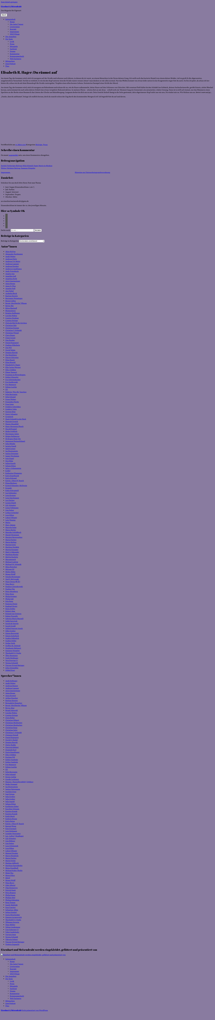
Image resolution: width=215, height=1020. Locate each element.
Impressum (14, 32)
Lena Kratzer (10, 495)
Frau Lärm (9, 404)
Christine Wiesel (12, 333)
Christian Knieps (12, 328)
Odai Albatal (10, 885)
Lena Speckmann (12, 498)
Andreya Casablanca (13, 269)
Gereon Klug (10, 412)
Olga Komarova (11, 888)
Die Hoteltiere (11, 355)
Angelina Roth (11, 279)
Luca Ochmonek (11, 846)
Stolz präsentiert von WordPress (35, 1010)
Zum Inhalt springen (9, 2)
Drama (12, 51)
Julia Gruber (10, 797)
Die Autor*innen (16, 24)
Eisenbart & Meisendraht (11, 6)
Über (7, 66)
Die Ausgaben (10, 36)
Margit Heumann (12, 535)
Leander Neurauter (13, 833)
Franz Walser (10, 399)
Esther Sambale (11, 760)
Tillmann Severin (12, 922)
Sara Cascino (10, 907)
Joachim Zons (10, 792)
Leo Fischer (10, 500)
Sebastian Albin (11, 910)
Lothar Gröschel (11, 513)
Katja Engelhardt (12, 476)
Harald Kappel (11, 429)
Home (12, 22)
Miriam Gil (9, 569)
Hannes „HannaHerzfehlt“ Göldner (19, 782)
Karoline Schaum (12, 809)
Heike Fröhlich (11, 431)
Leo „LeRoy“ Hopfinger (14, 836)
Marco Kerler (10, 530)
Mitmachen (10, 61)
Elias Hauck (10, 360)
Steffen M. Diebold (12, 646)
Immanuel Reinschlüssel (15, 441)
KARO (7, 471)
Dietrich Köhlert (12, 747)
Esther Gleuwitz (11, 377)
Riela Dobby (10, 609)
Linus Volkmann (11, 508)
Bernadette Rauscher (13, 703)
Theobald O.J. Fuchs (13, 653)
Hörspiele (14, 46)
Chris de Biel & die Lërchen (16, 323)
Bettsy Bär (9, 306)
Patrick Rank (10, 890)
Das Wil (8, 348)
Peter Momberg (11, 591)
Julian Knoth (10, 463)
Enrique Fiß (10, 757)
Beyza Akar (9, 708)
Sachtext (13, 49)
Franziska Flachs (12, 402)
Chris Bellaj (10, 718)
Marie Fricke (10, 861)
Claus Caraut (10, 338)
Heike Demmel (11, 784)
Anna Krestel (10, 696)
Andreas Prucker (12, 266)
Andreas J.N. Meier (12, 261)
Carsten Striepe (11, 320)
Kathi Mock (10, 816)
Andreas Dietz (11, 259)
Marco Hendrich (11, 856)
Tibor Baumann (11, 655)
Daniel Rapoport (12, 343)
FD (6, 389)
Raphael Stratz (11, 606)
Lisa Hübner (10, 841)
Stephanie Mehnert (13, 648)
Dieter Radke (10, 745)
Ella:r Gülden (10, 370)
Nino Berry (9, 584)
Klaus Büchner (11, 483)
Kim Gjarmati (10, 829)
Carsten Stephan (12, 318)
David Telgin (10, 350)
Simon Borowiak (12, 633)
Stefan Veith (10, 643)
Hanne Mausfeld (11, 424)
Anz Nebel (9, 291)
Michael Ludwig (11, 562)
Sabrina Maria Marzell (14, 618)
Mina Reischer (11, 567)
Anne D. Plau (10, 286)
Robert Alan (10, 611)
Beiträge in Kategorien (10, 241)
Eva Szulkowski (11, 382)
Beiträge (39, 145)
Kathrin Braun (11, 819)
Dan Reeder (10, 340)
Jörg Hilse (9, 461)
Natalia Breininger (12, 577)
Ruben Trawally (11, 616)
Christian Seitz (11, 730)
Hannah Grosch (11, 421)
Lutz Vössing (10, 520)
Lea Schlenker (11, 493)
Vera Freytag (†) (11, 660)
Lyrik (12, 41)
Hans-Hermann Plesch (14, 426)
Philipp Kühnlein (12, 900)
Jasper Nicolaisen (12, 456)
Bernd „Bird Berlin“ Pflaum (16, 303)
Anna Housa (10, 283)
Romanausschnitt (17, 56)
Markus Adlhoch (12, 863)
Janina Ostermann (12, 789)
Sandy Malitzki (11, 905)
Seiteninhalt (10, 19)
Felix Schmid (10, 397)
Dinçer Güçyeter (12, 357)
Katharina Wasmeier (13, 473)
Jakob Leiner (10, 449)
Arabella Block (11, 293)
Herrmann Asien (12, 434)
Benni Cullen (10, 301)
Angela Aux (9, 274)
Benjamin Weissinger (14, 298)
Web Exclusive (15, 59)
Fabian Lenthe (11, 387)
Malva (7, 522)
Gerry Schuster (11, 414)
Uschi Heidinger (11, 658)
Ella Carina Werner (13, 367)
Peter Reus (9, 594)
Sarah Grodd (10, 626)
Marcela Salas (10, 527)
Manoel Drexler (11, 853)
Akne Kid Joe (10, 251)
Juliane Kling (10, 466)
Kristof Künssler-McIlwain (16, 485)
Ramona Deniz (11, 604)
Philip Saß (9, 599)
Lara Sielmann (11, 831)
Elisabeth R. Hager (12, 365)
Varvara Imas (10, 934)
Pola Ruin (9, 601)
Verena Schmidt (11, 663)
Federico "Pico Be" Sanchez (15, 392)
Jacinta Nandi (10, 446)
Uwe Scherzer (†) (12, 930)
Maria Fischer (10, 540)
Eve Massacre (10, 384)
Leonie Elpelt (10, 503)
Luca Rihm (9, 515)
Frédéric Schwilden (13, 407)
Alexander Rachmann (14, 254)
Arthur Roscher (11, 698)
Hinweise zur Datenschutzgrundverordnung (92, 172)
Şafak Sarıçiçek (11, 621)
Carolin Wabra (11, 316)
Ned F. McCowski (12, 579)
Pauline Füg (10, 589)
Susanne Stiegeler (12, 651)
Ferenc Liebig (10, 777)
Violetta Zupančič (12, 944)
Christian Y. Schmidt (13, 330)
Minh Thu (9, 873)
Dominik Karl (10, 750)
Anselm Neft (10, 288)
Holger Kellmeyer (12, 436)
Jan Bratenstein (11, 451)
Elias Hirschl (10, 362)
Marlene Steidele (12, 547)
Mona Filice (10, 875)
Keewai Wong (10, 826)
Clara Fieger (10, 335)
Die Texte (9, 39)
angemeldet (13, 155)
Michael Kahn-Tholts (13, 870)
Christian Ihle (11, 325)
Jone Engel (9, 458)
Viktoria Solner (11, 939)
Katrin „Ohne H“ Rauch (14, 481)
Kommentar (14, 54)
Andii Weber (10, 256)
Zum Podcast (10, 64)
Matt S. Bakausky (12, 552)
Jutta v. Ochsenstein (13, 468)
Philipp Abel (10, 898)
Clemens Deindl (11, 735)
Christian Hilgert (12, 720)
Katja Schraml (11, 478)
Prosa (12, 44)
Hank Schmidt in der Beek (15, 419)
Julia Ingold (10, 801)
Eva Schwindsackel (12, 380)
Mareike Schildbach (13, 532)
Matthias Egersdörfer (14, 865)
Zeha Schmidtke (11, 668)
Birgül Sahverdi (11, 710)
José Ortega (9, 794)
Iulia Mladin (10, 444)
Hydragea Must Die (13, 439)
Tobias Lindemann (12, 927)
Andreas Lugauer (12, 264)
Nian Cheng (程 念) (12, 582)
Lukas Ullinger (11, 517)
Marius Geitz (10, 545)
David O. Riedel (11, 740)
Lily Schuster (10, 505)
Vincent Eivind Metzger (14, 665)
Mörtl (7, 878)
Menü (4, 15)
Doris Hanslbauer (12, 752)
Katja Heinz (10, 821)
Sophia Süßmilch (12, 638)
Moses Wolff (10, 574)
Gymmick (9, 417)
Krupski (8, 488)
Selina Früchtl (11, 912)
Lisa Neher (9, 510)
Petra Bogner (10, 893)
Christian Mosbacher (13, 723)
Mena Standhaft (11, 868)
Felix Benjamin (11, 394)
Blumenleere (10, 311)
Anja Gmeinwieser (12, 281)
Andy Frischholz (12, 271)
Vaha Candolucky (12, 932)
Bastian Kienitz (11, 296)
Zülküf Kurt (10, 670)
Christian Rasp (11, 728)
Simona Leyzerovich (13, 917)
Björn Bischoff (11, 308)
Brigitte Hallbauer (12, 313)
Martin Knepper (11, 550)
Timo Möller (10, 925)
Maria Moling (10, 542)
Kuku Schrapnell (12, 490)
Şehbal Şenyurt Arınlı (14, 628)
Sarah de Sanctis (11, 623)
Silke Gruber (10, 631)
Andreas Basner (11, 686)
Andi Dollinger (11, 681)
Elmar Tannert (11, 372)
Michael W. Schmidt (13, 564)
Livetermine (15, 27)
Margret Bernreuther (13, 537)
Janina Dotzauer (11, 453)
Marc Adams (10, 525)
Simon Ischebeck (12, 636)
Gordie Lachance (12, 779)
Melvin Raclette (11, 557)
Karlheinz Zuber (12, 806)
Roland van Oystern (13, 614)
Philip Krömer (11, 596)
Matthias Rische (11, 554)
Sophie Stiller (10, 641)
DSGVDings (14, 34)
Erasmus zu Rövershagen (15, 375)
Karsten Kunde (11, 811)
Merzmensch (10, 559)
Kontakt (13, 29)
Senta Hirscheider (12, 915)
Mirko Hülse (10, 572)
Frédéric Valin (11, 409)
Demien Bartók (11, 352)
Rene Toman (10, 902)
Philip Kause (10, 895)
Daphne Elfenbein (12, 345)
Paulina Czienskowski (14, 586)
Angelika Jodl (10, 276)
